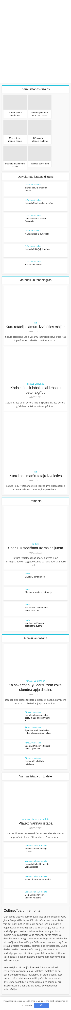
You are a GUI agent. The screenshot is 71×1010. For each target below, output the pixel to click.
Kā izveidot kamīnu (34, 264)
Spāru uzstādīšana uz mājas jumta (35, 548)
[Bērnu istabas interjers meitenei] (39, 127)
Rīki (35, 323)
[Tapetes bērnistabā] (39, 153)
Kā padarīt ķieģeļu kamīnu (37, 249)
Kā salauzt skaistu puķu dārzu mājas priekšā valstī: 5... (37, 718)
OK (41, 1005)
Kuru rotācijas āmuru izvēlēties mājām (36, 327)
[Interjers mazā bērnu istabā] (15, 153)
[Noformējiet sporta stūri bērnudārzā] (39, 102)
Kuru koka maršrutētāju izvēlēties (35, 476)
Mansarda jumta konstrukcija (38, 592)
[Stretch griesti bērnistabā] (15, 102)
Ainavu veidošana (35, 681)
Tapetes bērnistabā (40, 163)
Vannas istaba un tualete (35, 819)
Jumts (35, 544)
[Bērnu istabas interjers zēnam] (15, 127)
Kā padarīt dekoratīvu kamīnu (39, 203)
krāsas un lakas (35, 384)
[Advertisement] (35, 45)
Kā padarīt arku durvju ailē (37, 234)
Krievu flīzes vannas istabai (38, 879)
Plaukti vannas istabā (35, 823)
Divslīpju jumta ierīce (35, 577)
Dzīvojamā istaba (33, 184)
